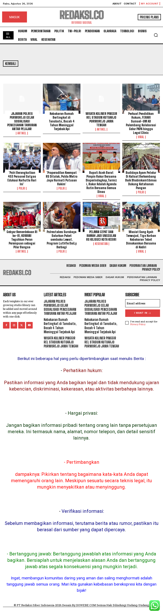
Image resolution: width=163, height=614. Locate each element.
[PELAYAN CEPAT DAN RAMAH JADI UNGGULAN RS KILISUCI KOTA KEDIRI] (101, 217)
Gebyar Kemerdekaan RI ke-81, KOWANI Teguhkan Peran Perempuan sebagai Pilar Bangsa (22, 239)
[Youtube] (29, 325)
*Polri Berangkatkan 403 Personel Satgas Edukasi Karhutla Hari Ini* (21, 178)
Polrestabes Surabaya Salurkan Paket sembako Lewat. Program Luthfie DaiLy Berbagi (62, 239)
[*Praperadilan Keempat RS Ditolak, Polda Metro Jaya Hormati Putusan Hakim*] (61, 158)
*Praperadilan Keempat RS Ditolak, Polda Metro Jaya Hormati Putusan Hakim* (61, 178)
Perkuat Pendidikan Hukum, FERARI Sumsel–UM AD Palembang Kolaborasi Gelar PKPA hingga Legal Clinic (141, 123)
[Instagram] (14, 325)
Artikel (21, 133)
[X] (21, 325)
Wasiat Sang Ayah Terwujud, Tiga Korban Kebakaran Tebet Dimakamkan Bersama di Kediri (141, 239)
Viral (141, 137)
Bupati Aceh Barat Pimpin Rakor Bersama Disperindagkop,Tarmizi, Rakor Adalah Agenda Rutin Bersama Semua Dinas (101, 182)
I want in (140, 313)
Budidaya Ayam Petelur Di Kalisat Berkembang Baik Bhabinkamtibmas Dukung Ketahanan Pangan (141, 180)
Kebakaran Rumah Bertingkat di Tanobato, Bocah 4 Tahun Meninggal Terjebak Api (61, 121)
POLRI (22, 188)
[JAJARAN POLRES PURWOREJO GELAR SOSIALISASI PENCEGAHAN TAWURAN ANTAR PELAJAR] (22, 99)
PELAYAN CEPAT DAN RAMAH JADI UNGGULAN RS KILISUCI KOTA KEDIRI (101, 235)
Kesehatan (101, 243)
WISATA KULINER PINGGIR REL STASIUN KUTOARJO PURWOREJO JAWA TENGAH (101, 119)
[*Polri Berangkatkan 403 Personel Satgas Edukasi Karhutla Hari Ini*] (22, 158)
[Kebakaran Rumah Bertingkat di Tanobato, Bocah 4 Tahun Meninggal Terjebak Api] (61, 99)
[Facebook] (6, 325)
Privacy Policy (137, 324)
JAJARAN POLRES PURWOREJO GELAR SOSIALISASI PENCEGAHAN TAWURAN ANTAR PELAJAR (22, 121)
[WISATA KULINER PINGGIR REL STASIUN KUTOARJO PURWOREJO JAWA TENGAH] (101, 99)
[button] (156, 35)
